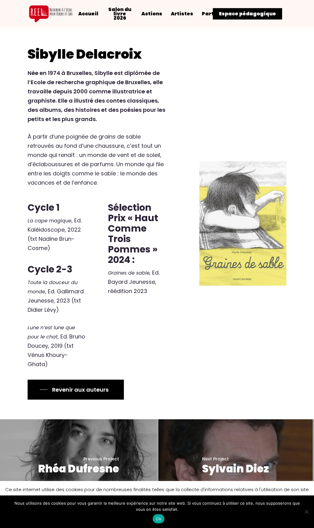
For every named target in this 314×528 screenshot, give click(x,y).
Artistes (182, 14)
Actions (151, 14)
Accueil (88, 14)
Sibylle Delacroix (85, 54)
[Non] (306, 512)
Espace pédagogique (247, 14)
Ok (158, 518)
